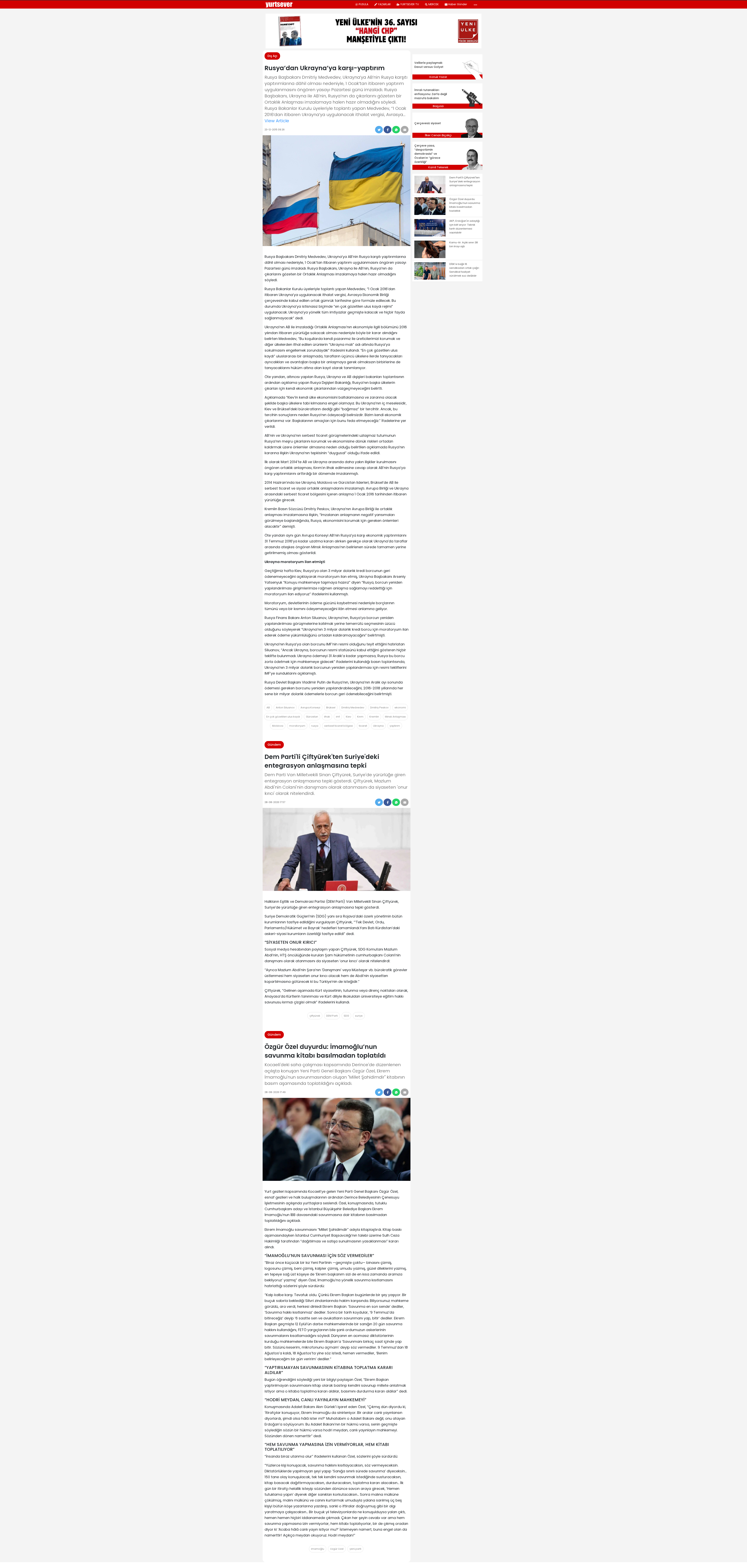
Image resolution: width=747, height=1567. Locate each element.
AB (268, 707)
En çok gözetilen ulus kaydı (283, 716)
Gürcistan (312, 716)
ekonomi (400, 707)
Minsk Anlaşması (395, 716)
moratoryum (297, 726)
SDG (346, 1016)
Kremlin (374, 716)
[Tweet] (379, 129)
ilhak (327, 716)
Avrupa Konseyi (310, 707)
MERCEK (433, 4)
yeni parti (355, 1549)
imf (338, 716)
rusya (314, 726)
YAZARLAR (384, 4)
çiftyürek (314, 1016)
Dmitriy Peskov (379, 707)
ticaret (363, 726)
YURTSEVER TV (409, 4)
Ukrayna (378, 726)
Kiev (348, 716)
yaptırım (395, 726)
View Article (277, 121)
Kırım (360, 716)
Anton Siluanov (285, 707)
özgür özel (337, 1549)
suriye (359, 1016)
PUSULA (363, 4)
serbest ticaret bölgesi (338, 726)
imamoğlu (317, 1549)
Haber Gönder (457, 4)
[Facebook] (387, 129)
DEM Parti (332, 1016)
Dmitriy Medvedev (352, 707)
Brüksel (330, 707)
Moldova (277, 726)
